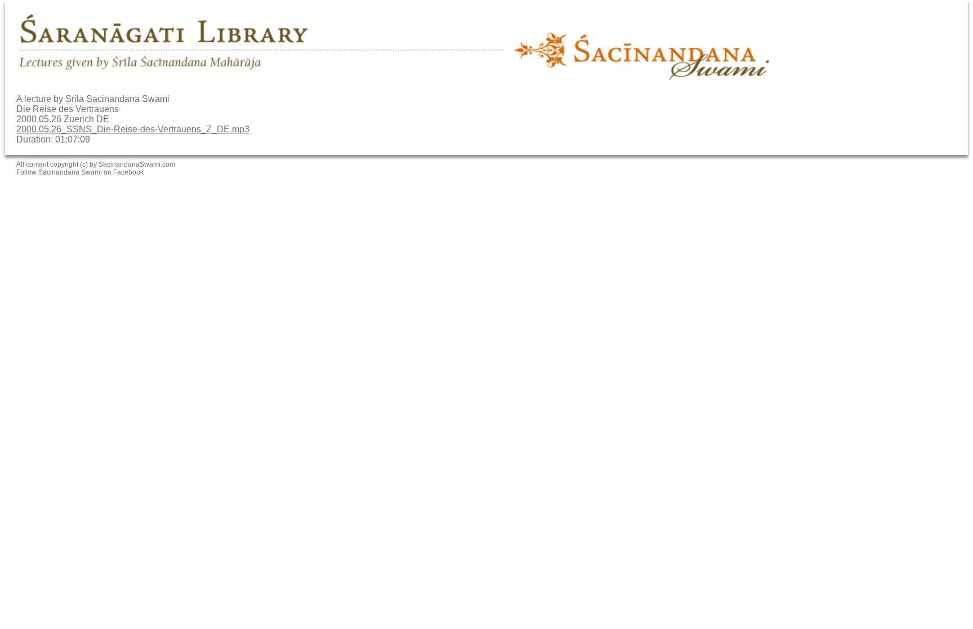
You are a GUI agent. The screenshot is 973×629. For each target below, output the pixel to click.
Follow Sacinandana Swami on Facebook (80, 172)
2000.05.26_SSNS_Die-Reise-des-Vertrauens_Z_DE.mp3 (132, 129)
